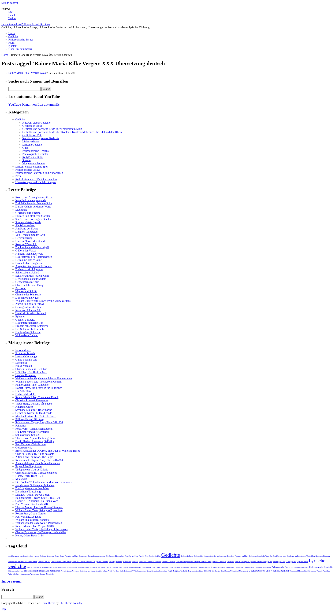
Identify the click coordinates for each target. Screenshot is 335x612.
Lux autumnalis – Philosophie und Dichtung (25, 24)
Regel (170, 571)
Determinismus (93, 556)
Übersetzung (243, 571)
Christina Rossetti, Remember (31, 400)
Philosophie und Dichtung (29, 419)
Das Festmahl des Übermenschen (33, 256)
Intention (135, 562)
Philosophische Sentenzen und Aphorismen (39, 172)
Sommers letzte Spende (28, 222)
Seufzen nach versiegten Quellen (33, 219)
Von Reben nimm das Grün (30, 234)
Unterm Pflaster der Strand (30, 241)
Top (3, 608)
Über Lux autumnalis (20, 48)
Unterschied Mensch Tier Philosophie (302, 571)
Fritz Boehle (149, 556)
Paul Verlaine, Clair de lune (30, 444)
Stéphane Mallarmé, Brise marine (33, 409)
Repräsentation (193, 571)
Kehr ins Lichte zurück (28, 310)
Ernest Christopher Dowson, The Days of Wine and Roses (47, 450)
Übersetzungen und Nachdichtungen (35, 182)
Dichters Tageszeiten (26, 231)
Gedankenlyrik (23, 447)
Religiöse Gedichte (32, 157)
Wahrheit (16, 574)
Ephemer (20, 316)
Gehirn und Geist (78, 562)
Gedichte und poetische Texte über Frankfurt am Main (52, 128)
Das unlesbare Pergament (29, 263)
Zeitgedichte (50, 574)
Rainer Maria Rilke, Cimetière (32, 384)
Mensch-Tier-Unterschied (80, 567)
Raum (149, 571)
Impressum (11, 581)
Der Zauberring (23, 237)
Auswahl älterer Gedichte (36, 122)
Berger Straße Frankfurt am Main (66, 556)
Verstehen (326, 571)
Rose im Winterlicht (26, 244)
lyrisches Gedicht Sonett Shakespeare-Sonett (55, 567)
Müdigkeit (21, 209)
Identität (119, 562)
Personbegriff (146, 567)
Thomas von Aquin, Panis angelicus (35, 438)
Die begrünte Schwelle (27, 332)
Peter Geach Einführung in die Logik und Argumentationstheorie (174, 567)
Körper (237, 562)
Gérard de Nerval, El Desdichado (33, 412)
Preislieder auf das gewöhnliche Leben (93, 571)
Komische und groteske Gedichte (40, 138)
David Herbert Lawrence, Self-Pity (34, 441)
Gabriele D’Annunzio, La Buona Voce (36, 500)
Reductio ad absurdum (159, 571)
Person (125, 567)
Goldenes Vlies (89, 562)
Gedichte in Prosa (32, 125)
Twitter (12, 18)
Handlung (112, 562)
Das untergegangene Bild (29, 322)
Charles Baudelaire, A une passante (34, 453)
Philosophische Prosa (15, 571)
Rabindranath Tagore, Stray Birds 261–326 (39, 422)
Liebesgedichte (30, 141)
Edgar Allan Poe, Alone (28, 466)
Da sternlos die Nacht (27, 297)
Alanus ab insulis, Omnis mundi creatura (37, 463)
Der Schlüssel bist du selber (30, 329)
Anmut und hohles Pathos (29, 303)
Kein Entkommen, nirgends (30, 200)
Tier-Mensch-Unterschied (230, 571)
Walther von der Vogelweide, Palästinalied (38, 522)
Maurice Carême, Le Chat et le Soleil (35, 416)
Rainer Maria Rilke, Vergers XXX (27, 72)
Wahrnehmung (25, 574)
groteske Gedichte (102, 562)
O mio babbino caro (26, 359)
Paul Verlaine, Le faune (28, 516)
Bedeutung (50, 556)
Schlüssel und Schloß (27, 272)
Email (11, 15)
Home (11, 33)
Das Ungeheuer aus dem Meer (32, 488)
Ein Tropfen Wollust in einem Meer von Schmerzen (43, 482)
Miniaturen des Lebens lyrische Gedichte (104, 567)
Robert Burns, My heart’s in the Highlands (38, 387)
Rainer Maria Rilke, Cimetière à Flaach (36, 397)
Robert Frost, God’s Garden (30, 513)
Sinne (201, 571)
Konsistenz (230, 562)
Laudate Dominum (25, 375)
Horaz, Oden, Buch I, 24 (29, 475)
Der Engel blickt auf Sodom (30, 278)
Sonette (26, 160)
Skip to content (9, 2)
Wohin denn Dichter (26, 335)
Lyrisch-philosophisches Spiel (31, 166)
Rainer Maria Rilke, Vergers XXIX (34, 526)
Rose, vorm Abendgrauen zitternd (34, 197)
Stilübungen (216, 571)
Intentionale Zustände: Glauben (150, 562)
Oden (25, 147)
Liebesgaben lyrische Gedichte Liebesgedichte (256, 562)
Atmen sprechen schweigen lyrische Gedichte (30, 556)
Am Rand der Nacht (26, 228)
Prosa (11, 42)
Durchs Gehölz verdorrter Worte (33, 206)
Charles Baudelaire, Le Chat (31, 369)
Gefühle (68, 562)
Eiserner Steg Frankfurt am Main (126, 556)
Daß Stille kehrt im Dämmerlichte (33, 203)
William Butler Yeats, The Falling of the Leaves (41, 529)
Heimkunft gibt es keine (28, 259)
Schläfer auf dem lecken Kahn (32, 275)
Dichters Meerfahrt (25, 394)
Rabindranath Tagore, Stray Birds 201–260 (39, 460)
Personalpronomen (134, 567)
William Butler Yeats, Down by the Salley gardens (42, 300)
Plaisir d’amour (23, 365)
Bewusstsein (83, 556)
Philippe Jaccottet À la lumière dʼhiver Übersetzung (216, 567)
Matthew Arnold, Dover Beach (32, 494)
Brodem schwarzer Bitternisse (31, 325)
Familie (141, 556)
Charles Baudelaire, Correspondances (36, 472)
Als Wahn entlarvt (25, 225)
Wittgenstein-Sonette (33, 163)
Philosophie (239, 567)
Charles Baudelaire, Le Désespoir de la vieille (40, 532)
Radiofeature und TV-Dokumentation (36, 179)
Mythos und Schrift (26, 291)
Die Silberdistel (23, 391)
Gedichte (13, 36)
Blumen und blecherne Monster (32, 215)
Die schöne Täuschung (28, 491)
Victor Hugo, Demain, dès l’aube (33, 403)
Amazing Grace (24, 406)
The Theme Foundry (70, 603)
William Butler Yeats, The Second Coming (38, 381)
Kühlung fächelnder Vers (29, 253)
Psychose (116, 571)
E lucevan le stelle (25, 353)
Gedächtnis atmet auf (27, 281)
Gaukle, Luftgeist (25, 319)
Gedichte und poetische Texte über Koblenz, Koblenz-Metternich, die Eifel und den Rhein (72, 132)
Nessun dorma (23, 350)
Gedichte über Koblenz (202, 556)
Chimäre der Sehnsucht (28, 294)
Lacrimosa (21, 362)
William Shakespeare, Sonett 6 (32, 519)
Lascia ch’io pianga (26, 356)
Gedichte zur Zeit (32, 135)
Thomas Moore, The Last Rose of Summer (39, 507)
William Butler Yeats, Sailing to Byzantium (38, 510)
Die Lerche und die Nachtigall (32, 247)
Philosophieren (249, 567)
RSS (10, 11)
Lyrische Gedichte (32, 144)
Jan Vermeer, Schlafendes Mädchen (34, 485)
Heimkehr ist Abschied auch (30, 313)
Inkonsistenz (127, 562)
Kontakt (12, 45)
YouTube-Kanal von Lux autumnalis (34, 104)
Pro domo (20, 288)
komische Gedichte (168, 562)
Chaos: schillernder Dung (29, 285)
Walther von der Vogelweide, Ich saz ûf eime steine (43, 378)
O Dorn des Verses (25, 250)
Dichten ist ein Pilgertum (29, 269)
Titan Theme (48, 603)
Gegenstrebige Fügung (27, 212)
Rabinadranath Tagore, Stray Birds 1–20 (37, 497)
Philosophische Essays (20, 39)
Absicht (11, 556)
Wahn (10, 574)
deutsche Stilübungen (106, 556)
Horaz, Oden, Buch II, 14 (29, 535)
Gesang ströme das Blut (28, 307)
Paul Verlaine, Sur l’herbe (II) (31, 504)
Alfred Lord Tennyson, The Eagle (34, 456)
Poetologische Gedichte (35, 154)
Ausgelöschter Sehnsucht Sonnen (33, 266)
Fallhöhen (20, 425)
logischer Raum (302, 562)
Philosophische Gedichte (36, 150)
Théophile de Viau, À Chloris (31, 469)
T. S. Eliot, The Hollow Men (31, 372)
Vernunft (319, 571)
